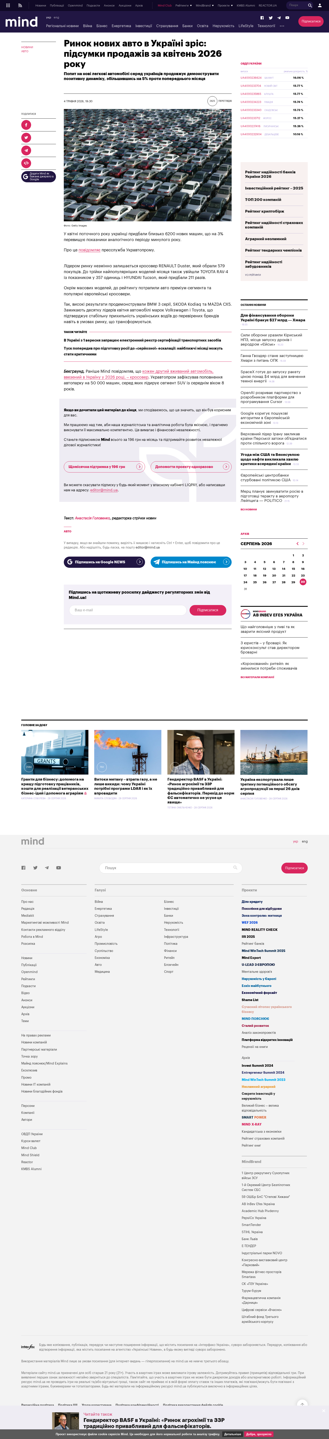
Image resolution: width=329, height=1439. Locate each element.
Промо (26, 1077)
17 (245, 575)
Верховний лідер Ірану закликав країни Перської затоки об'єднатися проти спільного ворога (274, 438)
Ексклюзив (29, 1070)
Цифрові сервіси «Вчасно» (262, 1309)
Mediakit (27, 915)
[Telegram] (279, 18)
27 (274, 582)
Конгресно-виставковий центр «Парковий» (264, 1263)
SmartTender (251, 1224)
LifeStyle (246, 26)
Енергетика (121, 26)
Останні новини (253, 305)
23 (303, 575)
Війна (87, 26)
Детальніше (232, 1434)
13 (274, 568)
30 (303, 581)
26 (265, 582)
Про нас (27, 901)
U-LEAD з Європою (258, 964)
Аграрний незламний (265, 239)
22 (293, 575)
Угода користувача (96, 1405)
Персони (27, 1105)
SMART (254, 1117)
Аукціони (125, 5)
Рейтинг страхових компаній (263, 1138)
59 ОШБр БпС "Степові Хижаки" (266, 1196)
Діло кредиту (252, 901)
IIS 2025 (248, 936)
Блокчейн (171, 964)
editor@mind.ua (104, 490)
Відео (25, 993)
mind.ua (182, 1361)
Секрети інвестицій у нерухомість (258, 1096)
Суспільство (104, 950)
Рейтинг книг (251, 1145)
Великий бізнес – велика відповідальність (260, 1108)
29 (293, 582)
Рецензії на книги (255, 1046)
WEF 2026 (250, 922)
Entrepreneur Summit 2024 (263, 1072)
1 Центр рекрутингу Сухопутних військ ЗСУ (265, 1176)
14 (283, 568)
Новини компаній (34, 1042)
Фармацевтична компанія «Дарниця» (261, 1300)
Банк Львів (250, 1239)
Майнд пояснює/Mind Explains (44, 1063)
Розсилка (28, 943)
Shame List (250, 1000)
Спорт (168, 971)
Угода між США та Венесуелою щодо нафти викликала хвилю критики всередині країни (270, 459)
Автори (26, 1119)
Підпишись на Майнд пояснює (189, 562)
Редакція (27, 908)
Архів (139, 5)
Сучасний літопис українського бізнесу (267, 1009)
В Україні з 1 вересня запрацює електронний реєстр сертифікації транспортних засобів (142, 340)
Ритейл (169, 957)
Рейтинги (28, 979)
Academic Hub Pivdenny (260, 1211)
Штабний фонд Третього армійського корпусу (260, 1319)
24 (245, 582)
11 (255, 568)
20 (274, 575)
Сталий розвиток (255, 1025)
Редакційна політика (37, 1405)
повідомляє (89, 250)
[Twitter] (271, 18)
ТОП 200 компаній (263, 200)
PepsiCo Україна (254, 1218)
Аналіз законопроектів (259, 1032)
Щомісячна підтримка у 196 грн (96, 467)
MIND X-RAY (252, 1124)
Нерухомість (223, 26)
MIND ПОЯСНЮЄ (255, 1018)
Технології (266, 26)
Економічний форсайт (259, 992)
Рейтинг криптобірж (264, 211)
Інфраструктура (176, 936)
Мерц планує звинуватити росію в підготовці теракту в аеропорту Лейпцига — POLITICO (272, 496)
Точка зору (29, 1056)
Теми (25, 1021)
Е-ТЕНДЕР (249, 1246)
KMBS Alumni (246, 5)
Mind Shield (30, 1155)
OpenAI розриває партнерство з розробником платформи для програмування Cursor (271, 397)
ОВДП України (251, 63)
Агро (98, 936)
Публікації (57, 5)
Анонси (109, 5)
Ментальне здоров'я (257, 971)
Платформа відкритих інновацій (267, 1039)
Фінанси (170, 950)
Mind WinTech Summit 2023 (263, 1079)
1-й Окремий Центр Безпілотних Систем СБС (266, 1187)
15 (293, 568)
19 (264, 575)
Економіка (102, 957)
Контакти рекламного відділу (43, 929)
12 (264, 568)
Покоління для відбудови (262, 908)
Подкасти (93, 5)
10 (245, 568)
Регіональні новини (62, 26)
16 (303, 568)
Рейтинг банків (253, 943)
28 (284, 582)
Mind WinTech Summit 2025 (263, 950)
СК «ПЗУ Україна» (255, 1283)
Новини (40, 5)
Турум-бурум (251, 1290)
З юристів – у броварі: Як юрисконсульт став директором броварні (270, 647)
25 (255, 582)
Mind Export (251, 957)
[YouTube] (287, 18)
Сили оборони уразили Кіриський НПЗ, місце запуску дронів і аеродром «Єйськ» (271, 339)
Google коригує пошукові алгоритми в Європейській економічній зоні (265, 418)
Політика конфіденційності (137, 1405)
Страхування (167, 26)
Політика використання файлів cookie (193, 1405)
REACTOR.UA (268, 5)
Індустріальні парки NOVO (262, 1253)
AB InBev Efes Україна (258, 1204)
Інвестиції (143, 26)
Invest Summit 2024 (257, 1065)
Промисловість (106, 943)
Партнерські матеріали (39, 1049)
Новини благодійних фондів (41, 1091)
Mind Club (165, 5)
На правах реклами (36, 1035)
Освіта (202, 26)
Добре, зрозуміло (258, 1434)
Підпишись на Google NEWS (100, 562)
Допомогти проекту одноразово (184, 467)
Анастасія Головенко (92, 518)
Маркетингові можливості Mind (45, 922)
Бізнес (101, 26)
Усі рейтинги (253, 275)
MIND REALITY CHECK (260, 929)
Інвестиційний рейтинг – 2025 (274, 188)
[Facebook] (262, 18)
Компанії (27, 1112)
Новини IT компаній (35, 1084)
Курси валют (31, 1141)
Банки (187, 26)
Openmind (75, 5)
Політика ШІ (67, 1405)
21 (283, 575)
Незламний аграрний (259, 1086)
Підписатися (311, 21)
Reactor (27, 1162)
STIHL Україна (252, 1232)
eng (56, 17)
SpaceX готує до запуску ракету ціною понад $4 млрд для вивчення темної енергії (273, 376)
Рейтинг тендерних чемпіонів (273, 250)
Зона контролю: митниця (262, 915)
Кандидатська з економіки (261, 1131)
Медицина (102, 971)
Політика (170, 943)
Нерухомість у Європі (259, 978)
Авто (24, 51)
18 (255, 575)
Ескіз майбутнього (256, 985)
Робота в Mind (32, 936)
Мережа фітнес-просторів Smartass (261, 1274)
